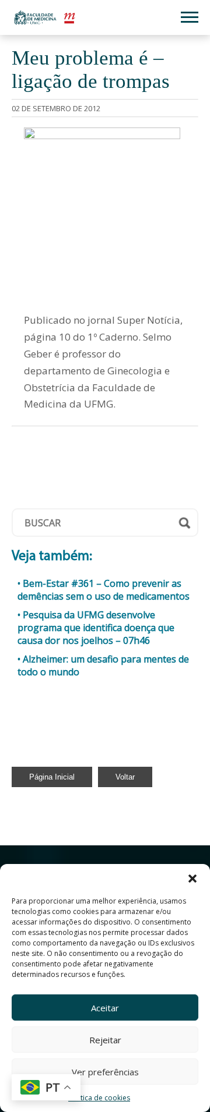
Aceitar (105, 1008)
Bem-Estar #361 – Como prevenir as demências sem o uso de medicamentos (104, 590)
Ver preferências (105, 1072)
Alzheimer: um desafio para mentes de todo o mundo (103, 665)
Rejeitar (105, 1040)
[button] (192, 878)
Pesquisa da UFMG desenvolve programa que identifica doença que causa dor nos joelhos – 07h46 (96, 627)
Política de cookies (99, 1098)
